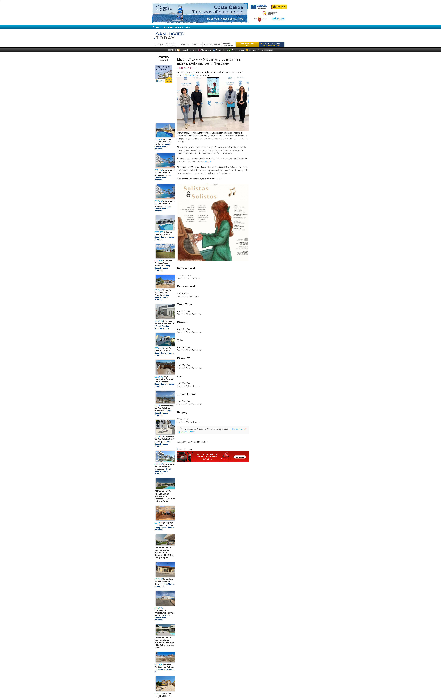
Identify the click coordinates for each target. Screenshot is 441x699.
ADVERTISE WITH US (170, 27)
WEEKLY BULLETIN (184, 27)
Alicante (208, 161)
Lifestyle (185, 44)
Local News (159, 44)
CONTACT (159, 27)
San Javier (190, 75)
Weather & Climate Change (228, 44)
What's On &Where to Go (171, 44)
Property (195, 44)
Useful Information (212, 44)
